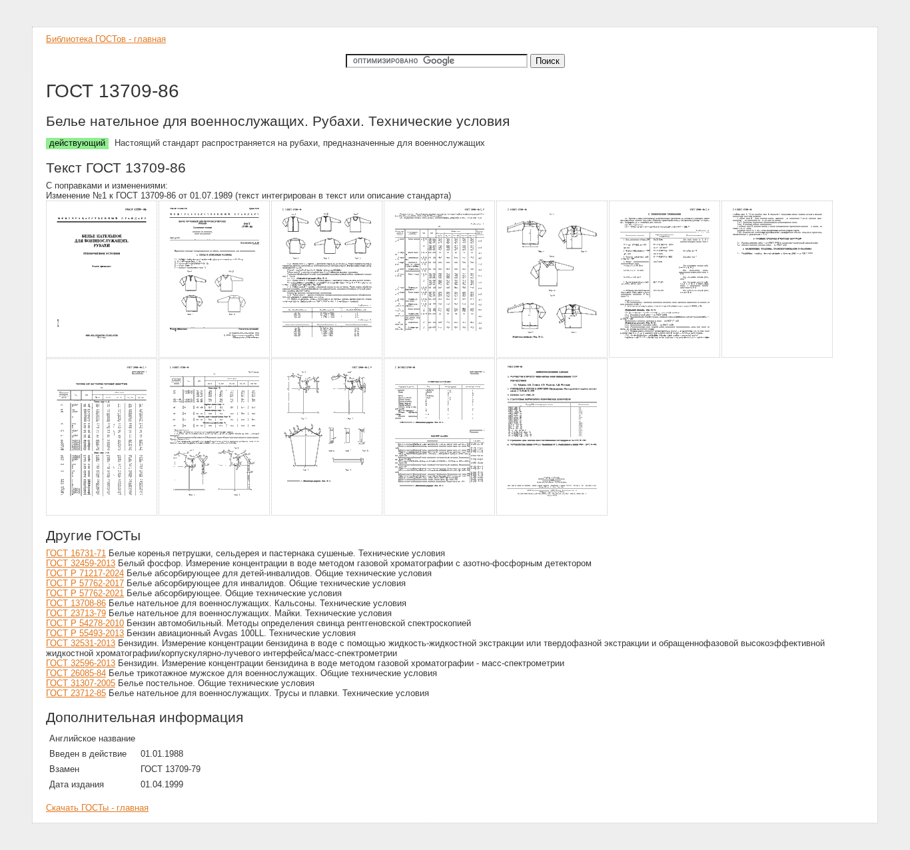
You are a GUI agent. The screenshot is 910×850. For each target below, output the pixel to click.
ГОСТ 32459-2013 (80, 563)
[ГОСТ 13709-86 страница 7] (777, 355)
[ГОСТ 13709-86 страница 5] (552, 355)
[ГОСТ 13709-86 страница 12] (552, 513)
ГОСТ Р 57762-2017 (85, 583)
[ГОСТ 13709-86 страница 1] (102, 355)
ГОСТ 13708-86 (76, 603)
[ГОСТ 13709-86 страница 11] (440, 513)
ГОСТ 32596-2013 (80, 663)
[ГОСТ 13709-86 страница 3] (327, 355)
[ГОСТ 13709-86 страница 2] (215, 355)
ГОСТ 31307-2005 (80, 683)
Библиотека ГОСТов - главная (106, 39)
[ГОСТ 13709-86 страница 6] (665, 355)
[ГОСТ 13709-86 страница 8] (102, 513)
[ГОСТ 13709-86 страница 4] (440, 355)
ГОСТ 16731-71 (76, 553)
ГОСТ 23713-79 (76, 613)
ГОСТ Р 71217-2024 (85, 573)
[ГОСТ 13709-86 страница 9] (215, 513)
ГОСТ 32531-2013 (80, 643)
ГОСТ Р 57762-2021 (85, 593)
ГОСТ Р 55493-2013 (85, 633)
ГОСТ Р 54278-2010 (85, 623)
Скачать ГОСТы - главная (97, 808)
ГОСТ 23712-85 (76, 693)
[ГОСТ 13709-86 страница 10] (327, 513)
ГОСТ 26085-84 (76, 673)
